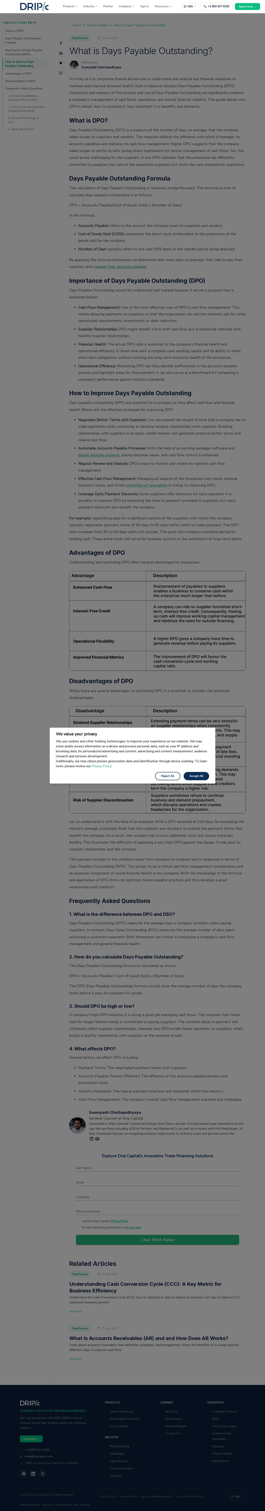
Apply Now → (247, 6)
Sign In (144, 6)
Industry (89, 6)
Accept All (196, 776)
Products (69, 6)
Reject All (167, 776)
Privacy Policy (93, 1499)
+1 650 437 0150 (218, 6)
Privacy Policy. (102, 766)
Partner (108, 6)
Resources (162, 6)
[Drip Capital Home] (34, 6)
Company (125, 6)
